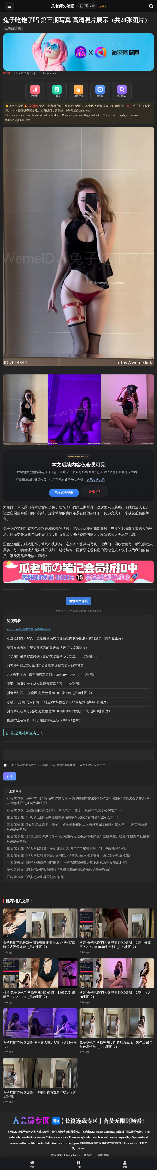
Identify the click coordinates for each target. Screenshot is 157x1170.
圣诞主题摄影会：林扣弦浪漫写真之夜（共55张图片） (46, 683)
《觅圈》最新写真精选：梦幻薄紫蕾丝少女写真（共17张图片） (53, 656)
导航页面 (103, 1155)
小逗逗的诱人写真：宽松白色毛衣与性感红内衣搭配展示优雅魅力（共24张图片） (66, 638)
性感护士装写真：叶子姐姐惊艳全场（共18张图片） (44, 720)
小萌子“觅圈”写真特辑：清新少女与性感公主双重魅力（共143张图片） (58, 702)
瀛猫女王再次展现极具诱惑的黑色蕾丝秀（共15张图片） (48, 647)
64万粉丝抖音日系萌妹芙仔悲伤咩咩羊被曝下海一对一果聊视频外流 (76, 848)
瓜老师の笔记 (62, 6)
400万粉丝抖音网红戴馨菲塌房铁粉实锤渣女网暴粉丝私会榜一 (72, 817)
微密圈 (6, 73)
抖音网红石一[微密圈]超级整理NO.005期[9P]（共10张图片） (50, 693)
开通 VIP (95, 491)
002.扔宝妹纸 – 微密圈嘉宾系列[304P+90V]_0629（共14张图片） (53, 675)
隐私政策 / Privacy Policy (65, 1155)
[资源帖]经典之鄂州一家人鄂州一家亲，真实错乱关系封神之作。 (74, 810)
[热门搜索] (122, 91)
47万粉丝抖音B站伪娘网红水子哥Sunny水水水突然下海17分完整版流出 (78, 855)
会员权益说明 (95, 479)
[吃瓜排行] (35, 91)
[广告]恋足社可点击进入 (24, 733)
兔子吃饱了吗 (13, 28)
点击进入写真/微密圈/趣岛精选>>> (29, 629)
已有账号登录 (64, 492)
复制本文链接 (78, 601)
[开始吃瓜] (78, 91)
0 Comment (50, 73)
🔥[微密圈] (31, 105)
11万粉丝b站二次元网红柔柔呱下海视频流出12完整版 (45, 665)
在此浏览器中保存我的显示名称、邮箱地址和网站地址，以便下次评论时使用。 (58, 765)
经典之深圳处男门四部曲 (45, 877)
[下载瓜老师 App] (102, 6)
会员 (129, 105)
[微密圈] (100, 91)
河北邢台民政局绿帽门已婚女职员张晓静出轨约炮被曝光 (68, 869)
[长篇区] (57, 91)
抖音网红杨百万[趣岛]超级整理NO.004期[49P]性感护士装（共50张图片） (59, 711)
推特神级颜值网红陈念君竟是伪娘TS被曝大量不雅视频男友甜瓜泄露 (76, 862)
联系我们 (89, 1155)
